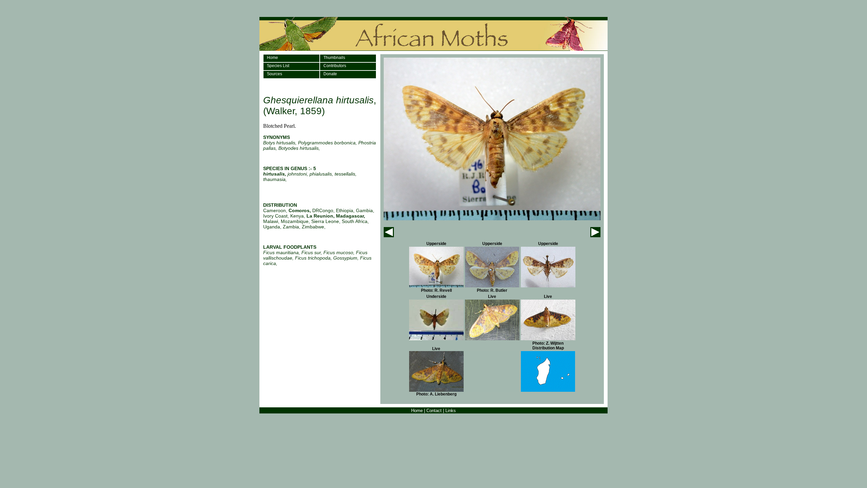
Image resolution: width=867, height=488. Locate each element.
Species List (278, 65)
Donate (330, 74)
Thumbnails (334, 57)
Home (272, 57)
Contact (434, 410)
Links (450, 410)
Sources (274, 74)
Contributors (334, 65)
